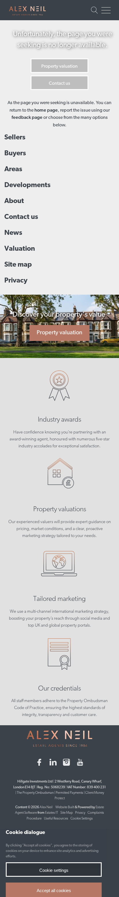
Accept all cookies (54, 890)
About (14, 201)
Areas (13, 169)
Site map (18, 264)
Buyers (15, 153)
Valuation (19, 249)
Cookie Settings (81, 818)
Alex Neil (46, 807)
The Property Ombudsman (35, 793)
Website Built (64, 807)
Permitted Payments (69, 793)
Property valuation (59, 66)
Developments (27, 185)
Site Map (66, 813)
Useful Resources (56, 818)
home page (46, 110)
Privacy (15, 280)
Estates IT (51, 813)
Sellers (14, 137)
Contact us (59, 83)
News (13, 233)
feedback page (27, 117)
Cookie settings (53, 870)
